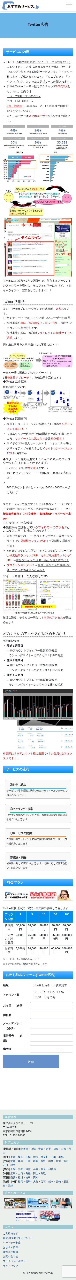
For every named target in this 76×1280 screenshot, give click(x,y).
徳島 (28, 1177)
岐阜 (20, 1161)
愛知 (12, 1161)
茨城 (28, 1156)
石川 (5, 1165)
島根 (28, 1173)
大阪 (12, 1169)
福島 (55, 1148)
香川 (20, 1177)
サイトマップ (10, 1265)
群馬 (61, 1156)
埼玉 (20, 1156)
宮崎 (58, 1181)
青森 (40, 1148)
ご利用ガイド (10, 1233)
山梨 (50, 1161)
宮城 (33, 1148)
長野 (43, 1161)
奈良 (43, 1169)
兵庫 (35, 1169)
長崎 (28, 1181)
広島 (12, 1173)
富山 (66, 1161)
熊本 (50, 1181)
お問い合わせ (10, 1256)
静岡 (35, 1161)
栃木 (35, 1156)
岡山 (35, 1173)
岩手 (48, 1148)
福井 (13, 1165)
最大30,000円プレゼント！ (18, 1238)
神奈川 (44, 1156)
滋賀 (28, 1169)
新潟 (58, 1161)
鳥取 (43, 1173)
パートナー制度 (12, 1242)
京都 (20, 1169)
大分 (35, 1181)
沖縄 (10, 1185)
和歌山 (52, 1169)
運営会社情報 (10, 1252)
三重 (28, 1161)
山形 (63, 1148)
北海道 (24, 1148)
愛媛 (12, 1177)
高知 (35, 1177)
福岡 (20, 1181)
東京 (12, 1156)
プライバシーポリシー (15, 1261)
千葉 (53, 1156)
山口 (20, 1173)
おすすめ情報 (10, 1247)
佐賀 (43, 1181)
